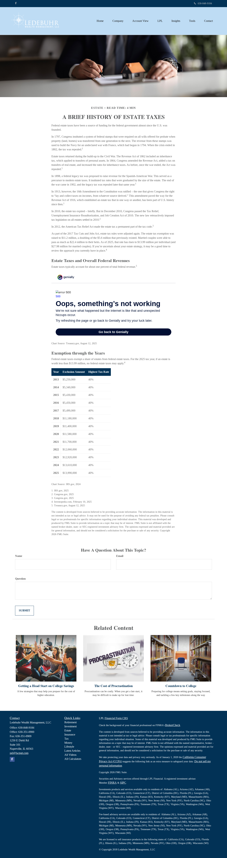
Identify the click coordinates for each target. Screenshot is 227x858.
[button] (118, 20)
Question (20, 578)
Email (119, 555)
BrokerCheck (172, 725)
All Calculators (72, 758)
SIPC (123, 782)
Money (68, 742)
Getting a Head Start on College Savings (46, 685)
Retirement (70, 722)
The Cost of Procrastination (113, 685)
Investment (70, 726)
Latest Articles (72, 750)
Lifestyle (69, 746)
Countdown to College (180, 685)
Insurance (69, 734)
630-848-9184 (205, 3)
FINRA (112, 782)
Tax (66, 738)
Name (18, 555)
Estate (67, 730)
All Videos (70, 754)
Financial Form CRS (116, 718)
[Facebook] (15, 3)
